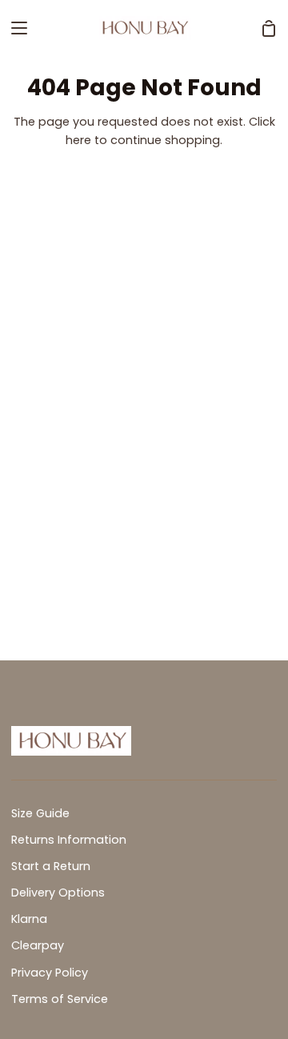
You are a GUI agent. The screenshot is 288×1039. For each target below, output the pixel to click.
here (78, 140)
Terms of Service (59, 999)
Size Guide (40, 813)
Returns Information (68, 840)
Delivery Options (58, 893)
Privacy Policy (49, 973)
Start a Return (50, 866)
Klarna (29, 919)
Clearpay (37, 945)
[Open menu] (14, 28)
